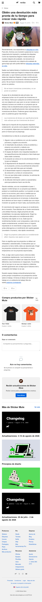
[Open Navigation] (2, 2)
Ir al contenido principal (1, 1)
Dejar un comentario (8, 339)
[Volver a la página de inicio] (17, 3)
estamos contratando (14, 282)
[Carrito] (39, 2)
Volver (6, 8)
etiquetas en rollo (32, 49)
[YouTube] (26, 574)
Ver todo (37, 299)
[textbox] (21, 166)
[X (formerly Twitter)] (19, 574)
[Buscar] (34, 2)
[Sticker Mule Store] (16, 574)
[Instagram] (23, 574)
